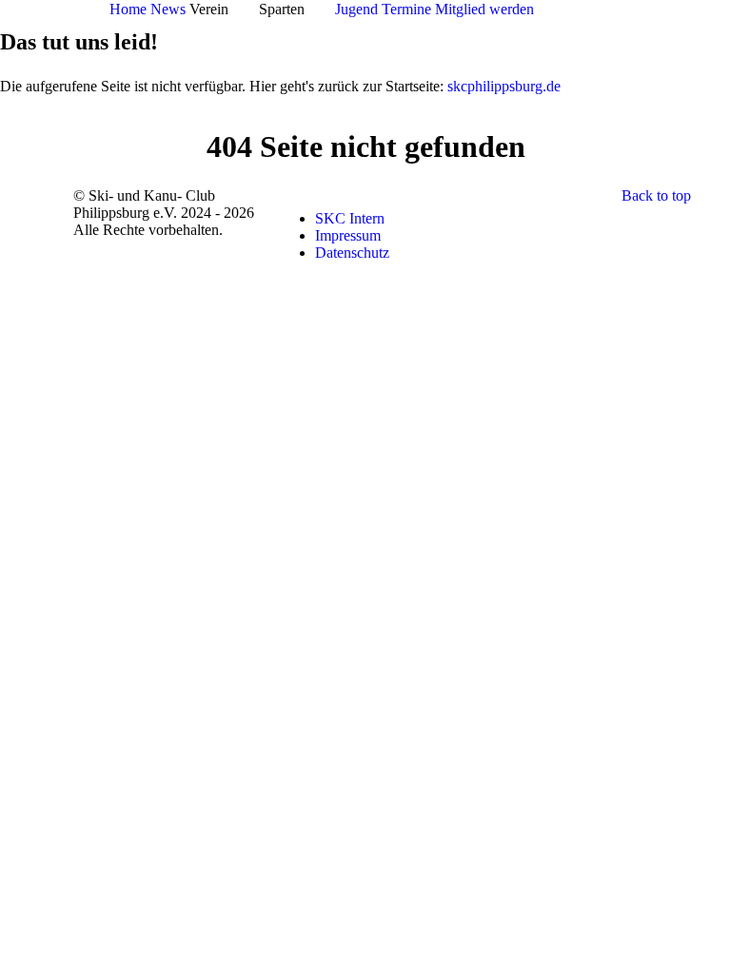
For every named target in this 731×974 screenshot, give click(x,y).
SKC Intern (350, 218)
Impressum (348, 235)
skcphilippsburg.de (504, 86)
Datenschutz (352, 252)
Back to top (656, 195)
